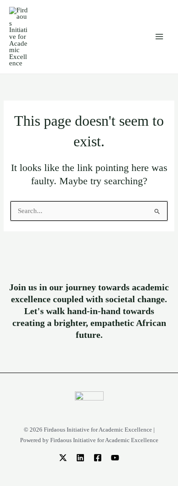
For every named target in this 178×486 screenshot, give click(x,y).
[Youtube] (115, 458)
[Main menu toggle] (159, 36)
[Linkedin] (80, 458)
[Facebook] (98, 458)
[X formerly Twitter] (63, 458)
